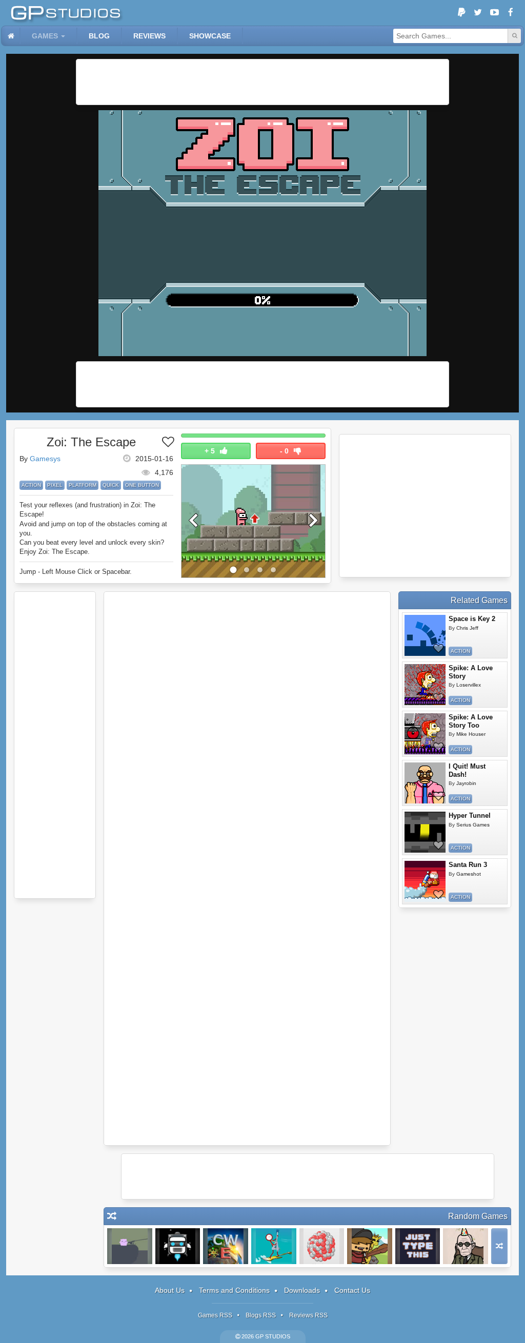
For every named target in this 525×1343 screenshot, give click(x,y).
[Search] (514, 36)
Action (31, 485)
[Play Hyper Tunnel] (425, 832)
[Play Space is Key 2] (425, 635)
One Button (142, 485)
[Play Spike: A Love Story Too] (425, 733)
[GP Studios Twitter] (478, 13)
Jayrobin (466, 783)
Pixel (55, 485)
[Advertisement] (262, 82)
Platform (82, 485)
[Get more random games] (499, 1246)
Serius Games (473, 825)
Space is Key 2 (472, 619)
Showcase (210, 36)
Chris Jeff (467, 628)
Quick (111, 485)
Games (45, 36)
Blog (99, 36)
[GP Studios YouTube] (494, 13)
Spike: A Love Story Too (471, 721)
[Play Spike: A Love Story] (425, 684)
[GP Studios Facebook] (510, 13)
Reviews (149, 36)
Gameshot (468, 874)
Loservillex (468, 685)
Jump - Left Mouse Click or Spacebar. (75, 571)
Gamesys (45, 458)
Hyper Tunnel (470, 815)
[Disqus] (247, 733)
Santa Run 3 (468, 865)
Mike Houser (471, 734)
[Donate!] (461, 13)
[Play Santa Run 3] (425, 881)
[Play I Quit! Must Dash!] (425, 782)
